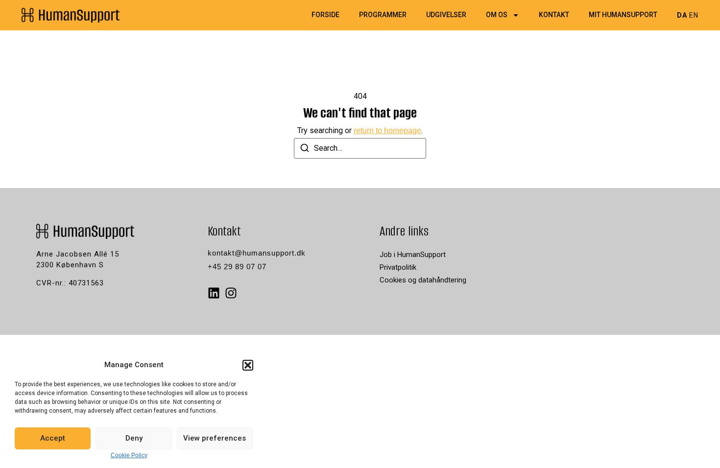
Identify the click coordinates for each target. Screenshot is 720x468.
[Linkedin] (214, 293)
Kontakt (554, 15)
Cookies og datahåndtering (423, 280)
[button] (248, 365)
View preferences (214, 438)
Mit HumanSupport (623, 15)
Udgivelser (446, 15)
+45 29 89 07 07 (237, 266)
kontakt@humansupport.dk (257, 253)
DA (682, 15)
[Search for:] (360, 148)
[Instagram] (231, 293)
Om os (496, 15)
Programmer (383, 15)
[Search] (304, 149)
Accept (52, 438)
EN (693, 15)
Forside (325, 15)
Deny (134, 438)
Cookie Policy (129, 455)
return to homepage (387, 130)
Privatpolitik (398, 267)
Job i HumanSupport (413, 254)
